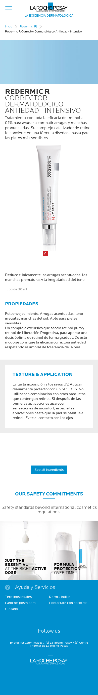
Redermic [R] (28, 26)
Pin (45, 253)
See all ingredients (49, 470)
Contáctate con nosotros (68, 603)
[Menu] (9, 7)
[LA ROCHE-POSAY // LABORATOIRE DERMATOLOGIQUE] (49, 6)
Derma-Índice (59, 597)
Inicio (8, 26)
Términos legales (18, 597)
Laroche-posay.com (20, 603)
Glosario (11, 609)
